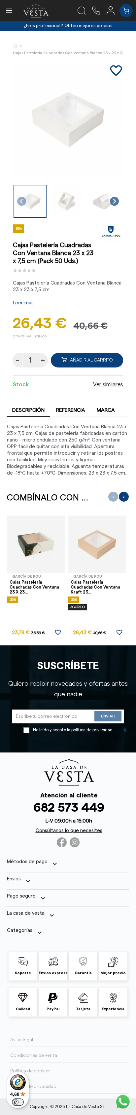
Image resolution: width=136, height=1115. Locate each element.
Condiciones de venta (33, 1055)
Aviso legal (21, 1040)
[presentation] (113, 497)
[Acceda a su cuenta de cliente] (113, 10)
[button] (30, 201)
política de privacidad (92, 730)
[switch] (18, 1102)
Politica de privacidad (33, 1086)
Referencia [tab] (70, 410)
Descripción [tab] (28, 410)
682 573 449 (68, 808)
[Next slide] (114, 201)
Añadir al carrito (91, 360)
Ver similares (108, 384)
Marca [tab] (106, 410)
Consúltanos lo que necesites (69, 830)
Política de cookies (30, 1071)
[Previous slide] (21, 201)
